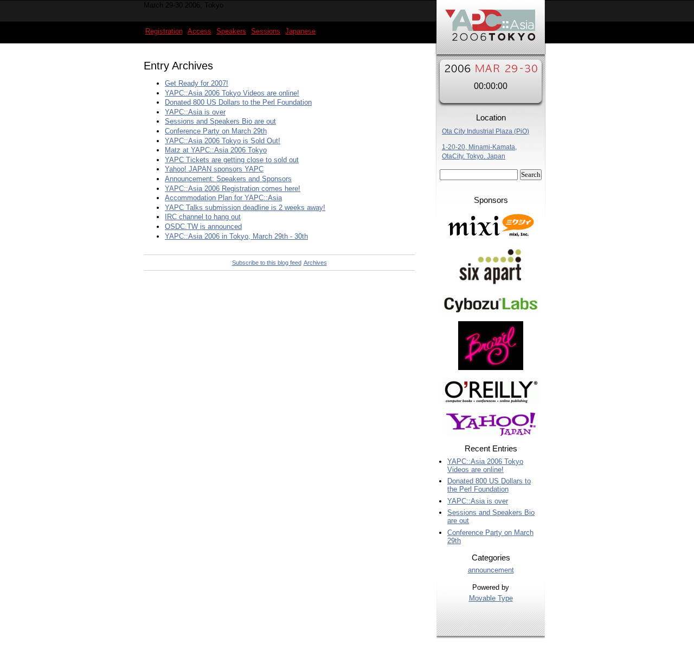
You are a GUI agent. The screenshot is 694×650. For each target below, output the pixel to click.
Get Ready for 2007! (196, 83)
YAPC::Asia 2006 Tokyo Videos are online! (232, 93)
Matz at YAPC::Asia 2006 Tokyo (216, 150)
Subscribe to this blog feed (266, 262)
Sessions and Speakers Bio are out (220, 121)
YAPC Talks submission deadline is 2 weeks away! (245, 207)
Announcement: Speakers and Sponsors (228, 179)
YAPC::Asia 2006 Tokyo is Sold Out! (222, 141)
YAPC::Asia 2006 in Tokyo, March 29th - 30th (236, 236)
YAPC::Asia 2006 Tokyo (490, 30)
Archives (315, 262)
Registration (164, 31)
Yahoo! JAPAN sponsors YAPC (214, 169)
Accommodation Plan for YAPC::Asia (223, 198)
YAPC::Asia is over (195, 112)
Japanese (300, 31)
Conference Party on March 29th (216, 131)
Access (199, 31)
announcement (491, 570)
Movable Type (491, 598)
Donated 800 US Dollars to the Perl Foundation (238, 102)
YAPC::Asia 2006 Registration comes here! (232, 188)
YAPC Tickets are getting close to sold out (232, 160)
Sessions (265, 31)
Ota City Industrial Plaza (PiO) (485, 131)
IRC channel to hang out (203, 217)
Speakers (231, 31)
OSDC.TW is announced (203, 226)
